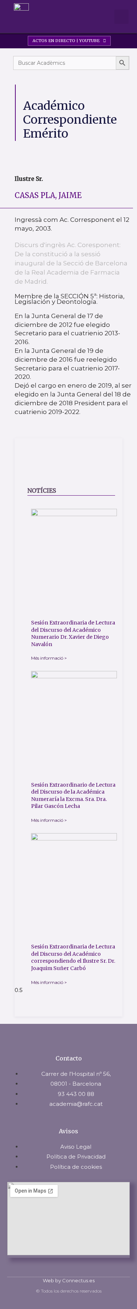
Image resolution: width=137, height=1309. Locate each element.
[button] (102, 17)
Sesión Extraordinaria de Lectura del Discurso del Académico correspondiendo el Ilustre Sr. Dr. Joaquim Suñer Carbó (73, 957)
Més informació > (49, 658)
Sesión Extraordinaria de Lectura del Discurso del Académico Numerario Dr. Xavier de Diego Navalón (73, 633)
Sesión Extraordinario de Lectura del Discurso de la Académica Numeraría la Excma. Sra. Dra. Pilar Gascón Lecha (73, 796)
